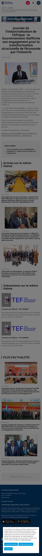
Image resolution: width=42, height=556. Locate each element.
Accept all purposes (11, 544)
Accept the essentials (26, 544)
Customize (8, 549)
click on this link (26, 540)
